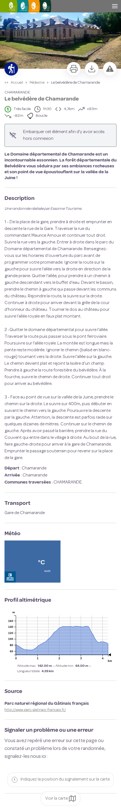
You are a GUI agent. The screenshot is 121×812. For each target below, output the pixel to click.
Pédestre (37, 83)
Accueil (17, 83)
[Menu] (114, 6)
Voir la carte (56, 798)
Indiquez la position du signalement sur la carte (65, 779)
